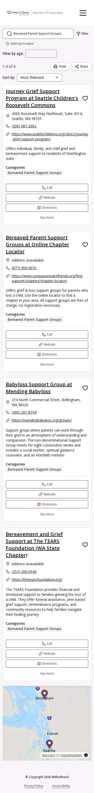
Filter (84, 33)
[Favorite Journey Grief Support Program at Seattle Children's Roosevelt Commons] (85, 98)
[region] (47, 723)
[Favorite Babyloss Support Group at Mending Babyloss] (85, 388)
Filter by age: (13, 53)
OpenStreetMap (71, 755)
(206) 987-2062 (24, 126)
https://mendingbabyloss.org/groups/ (42, 420)
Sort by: (9, 77)
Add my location (22, 43)
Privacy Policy (33, 786)
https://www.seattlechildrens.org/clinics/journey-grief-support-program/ (50, 136)
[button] (49, 745)
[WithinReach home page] (35, 13)
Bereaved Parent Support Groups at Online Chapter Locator (37, 244)
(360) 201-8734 (24, 412)
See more (47, 217)
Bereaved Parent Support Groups (34, 172)
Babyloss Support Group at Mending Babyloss (39, 388)
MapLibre (48, 755)
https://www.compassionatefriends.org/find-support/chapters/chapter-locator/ (47, 278)
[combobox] (39, 78)
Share (84, 66)
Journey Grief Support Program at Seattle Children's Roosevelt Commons (42, 98)
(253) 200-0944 (24, 571)
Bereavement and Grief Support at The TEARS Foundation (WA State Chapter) (34, 544)
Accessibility (61, 786)
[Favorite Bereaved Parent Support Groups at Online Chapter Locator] (85, 245)
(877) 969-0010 (24, 267)
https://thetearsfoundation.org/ (37, 579)
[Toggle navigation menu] (83, 13)
